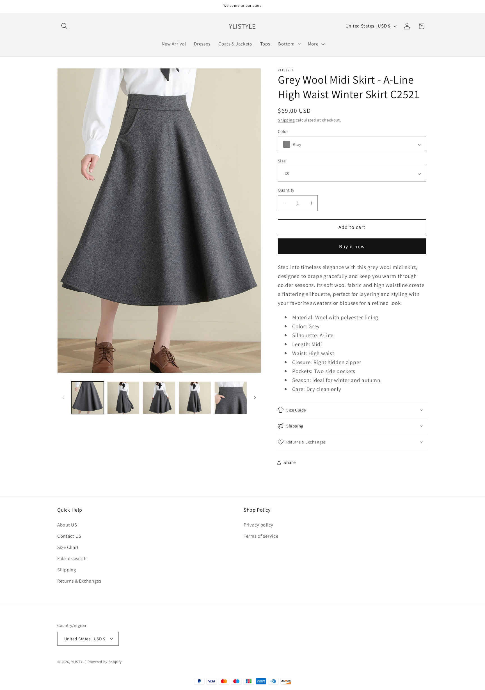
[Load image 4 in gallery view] (195, 397)
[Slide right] (255, 398)
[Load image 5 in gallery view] (230, 397)
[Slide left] (63, 398)
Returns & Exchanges (79, 581)
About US (67, 525)
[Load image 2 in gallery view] (123, 397)
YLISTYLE (79, 661)
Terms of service (261, 536)
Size (282, 161)
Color (283, 131)
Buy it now (352, 246)
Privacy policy (258, 525)
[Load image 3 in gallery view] (159, 397)
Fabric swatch (71, 558)
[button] (64, 26)
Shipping (286, 120)
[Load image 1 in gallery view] (87, 397)
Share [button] (289, 462)
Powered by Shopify (105, 661)
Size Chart (68, 547)
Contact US (69, 536)
